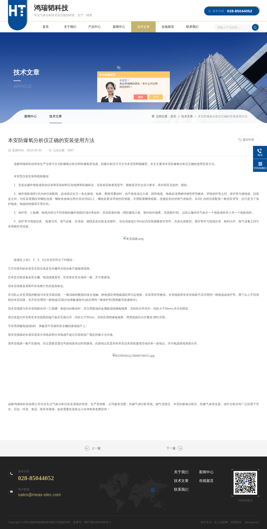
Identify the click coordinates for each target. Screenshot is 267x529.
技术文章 (143, 27)
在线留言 (168, 27)
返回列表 (248, 139)
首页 (46, 27)
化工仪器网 (221, 522)
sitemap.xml (251, 522)
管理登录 (236, 522)
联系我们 (192, 27)
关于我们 (70, 27)
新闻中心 (119, 27)
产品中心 (94, 27)
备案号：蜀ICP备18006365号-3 (92, 522)
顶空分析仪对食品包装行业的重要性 (180, 448)
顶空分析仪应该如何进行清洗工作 (87, 448)
